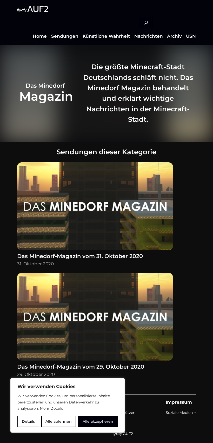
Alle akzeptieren (98, 421)
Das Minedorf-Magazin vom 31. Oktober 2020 (80, 256)
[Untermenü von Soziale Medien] (195, 413)
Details (28, 421)
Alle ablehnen (58, 421)
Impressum (179, 402)
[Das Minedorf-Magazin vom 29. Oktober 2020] (95, 318)
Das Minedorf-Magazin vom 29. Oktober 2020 (80, 366)
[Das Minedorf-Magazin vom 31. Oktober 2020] (95, 207)
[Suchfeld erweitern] (146, 22)
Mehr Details (51, 408)
